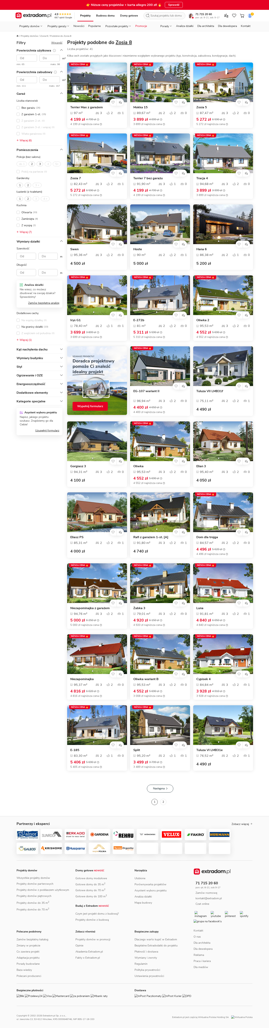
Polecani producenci (29, 976)
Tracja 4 (202, 178)
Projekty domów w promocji (92, 939)
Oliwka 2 (202, 320)
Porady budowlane (28, 964)
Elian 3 (201, 466)
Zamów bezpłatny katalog (32, 939)
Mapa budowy (143, 903)
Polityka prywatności (147, 970)
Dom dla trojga (207, 537)
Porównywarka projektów (150, 884)
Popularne (94, 26)
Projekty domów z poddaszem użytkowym (43, 890)
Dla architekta (205, 26)
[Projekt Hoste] (160, 224)
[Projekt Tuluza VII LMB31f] (223, 366)
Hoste (137, 249)
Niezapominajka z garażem (90, 608)
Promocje (141, 26)
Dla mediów (201, 968)
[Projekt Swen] (97, 224)
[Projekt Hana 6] (223, 224)
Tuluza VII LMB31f (209, 391)
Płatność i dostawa (146, 952)
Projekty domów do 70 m (33, 909)
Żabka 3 (139, 608)
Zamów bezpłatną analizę (43, 303)
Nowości (78, 26)
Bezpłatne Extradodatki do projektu (156, 945)
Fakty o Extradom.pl (87, 958)
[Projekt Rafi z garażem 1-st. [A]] (160, 512)
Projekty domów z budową (92, 920)
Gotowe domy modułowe (91, 878)
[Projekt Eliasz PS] (97, 512)
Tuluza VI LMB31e (209, 750)
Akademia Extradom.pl (89, 952)
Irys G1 (75, 320)
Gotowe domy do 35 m (90, 884)
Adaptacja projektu (28, 958)
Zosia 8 (44, 36)
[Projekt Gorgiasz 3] (97, 441)
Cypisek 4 (203, 679)
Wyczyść (56, 43)
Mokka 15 (140, 107)
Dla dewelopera (227, 26)
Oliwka (138, 466)
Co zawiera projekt (28, 952)
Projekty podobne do (99, 42)
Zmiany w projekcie (28, 945)
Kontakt (245, 26)
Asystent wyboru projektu (150, 890)
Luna (199, 608)
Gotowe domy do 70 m (90, 890)
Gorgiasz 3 (78, 466)
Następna (159, 788)
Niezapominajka (82, 679)
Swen (74, 249)
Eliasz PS (76, 537)
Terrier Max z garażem (86, 107)
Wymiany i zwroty (145, 958)
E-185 (74, 750)
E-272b (138, 320)
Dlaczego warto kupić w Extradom (155, 939)
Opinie (79, 945)
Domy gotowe (129, 15)
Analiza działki (184, 26)
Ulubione (139, 878)
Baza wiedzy (24, 970)
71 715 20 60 (203, 14)
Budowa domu (105, 15)
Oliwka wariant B (146, 679)
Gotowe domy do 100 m (91, 896)
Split (136, 750)
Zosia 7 (75, 178)
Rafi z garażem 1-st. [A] (150, 537)
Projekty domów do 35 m (33, 903)
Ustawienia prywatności (149, 976)
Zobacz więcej (240, 824)
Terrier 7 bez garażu (148, 178)
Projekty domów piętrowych (34, 896)
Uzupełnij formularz (47, 430)
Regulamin (140, 964)
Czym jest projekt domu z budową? (97, 914)
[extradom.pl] (33, 15)
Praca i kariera (202, 962)
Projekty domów (29, 36)
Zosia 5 (201, 107)
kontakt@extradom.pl (212, 898)
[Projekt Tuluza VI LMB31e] (223, 725)
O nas (197, 938)
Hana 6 (201, 249)
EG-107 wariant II (146, 391)
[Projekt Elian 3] (223, 441)
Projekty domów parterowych (35, 884)
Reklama (199, 956)
